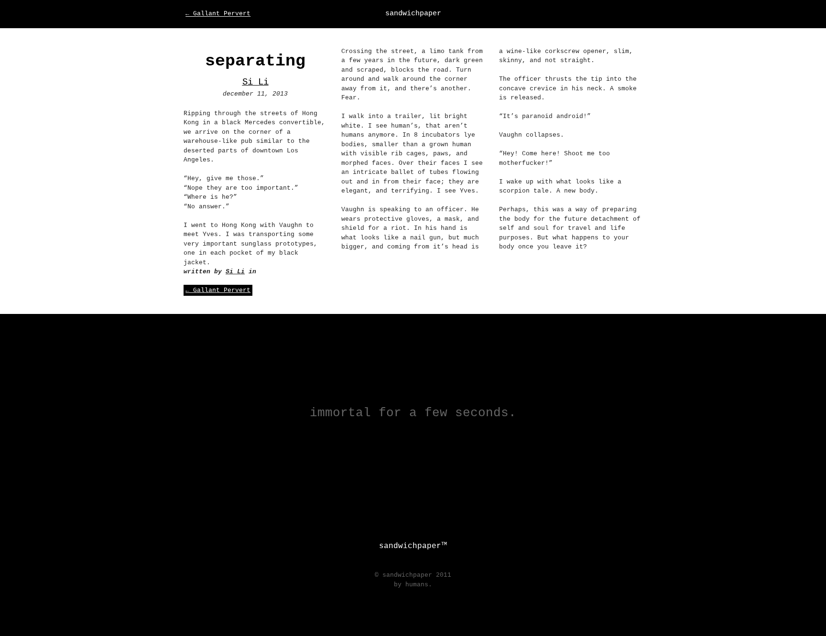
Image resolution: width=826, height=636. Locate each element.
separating (255, 61)
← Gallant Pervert (217, 14)
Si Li (255, 82)
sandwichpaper (413, 13)
